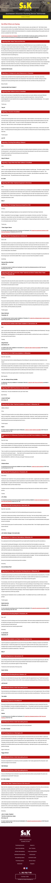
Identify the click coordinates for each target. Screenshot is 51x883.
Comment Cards (32, 857)
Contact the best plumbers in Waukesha (9, 35)
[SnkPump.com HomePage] (25, 833)
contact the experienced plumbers (39, 608)
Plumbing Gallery (20, 860)
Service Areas (32, 860)
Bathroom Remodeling (19, 854)
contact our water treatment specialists (33, 429)
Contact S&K (25, 876)
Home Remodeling (19, 848)
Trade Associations (32, 851)
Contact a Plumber (25, 16)
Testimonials (32, 854)
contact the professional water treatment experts (40, 318)
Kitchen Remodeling (20, 851)
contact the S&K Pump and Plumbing (35, 382)
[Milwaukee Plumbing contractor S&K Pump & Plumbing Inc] (25, 6)
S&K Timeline (32, 848)
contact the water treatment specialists (32, 347)
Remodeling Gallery (19, 857)
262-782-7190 (26, 873)
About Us (32, 845)
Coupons (32, 863)
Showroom (19, 863)
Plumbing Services (19, 845)
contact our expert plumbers (37, 466)
